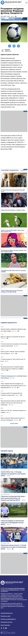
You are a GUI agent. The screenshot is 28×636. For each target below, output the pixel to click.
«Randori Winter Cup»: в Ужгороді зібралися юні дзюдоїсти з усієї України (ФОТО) (13, 473)
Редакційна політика (6, 622)
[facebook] (1, 628)
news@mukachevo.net (7, 613)
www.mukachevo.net (6, 598)
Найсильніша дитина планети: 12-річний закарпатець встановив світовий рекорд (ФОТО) (13, 547)
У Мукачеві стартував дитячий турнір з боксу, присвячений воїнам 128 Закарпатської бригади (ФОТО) (13, 498)
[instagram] (3, 628)
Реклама (14, 19)
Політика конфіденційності (8, 619)
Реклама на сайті (5, 616)
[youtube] (6, 628)
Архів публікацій (5, 625)
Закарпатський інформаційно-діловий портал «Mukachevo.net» (13, 589)
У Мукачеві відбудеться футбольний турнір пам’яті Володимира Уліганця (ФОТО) (12, 522)
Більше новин (14, 423)
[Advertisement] (14, 121)
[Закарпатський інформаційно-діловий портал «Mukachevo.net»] (11, 3)
